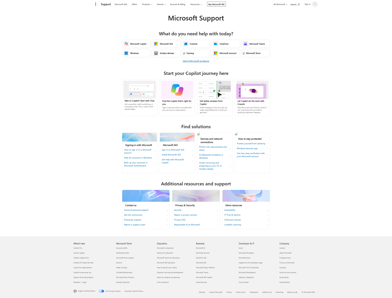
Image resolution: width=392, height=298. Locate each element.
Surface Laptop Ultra (81, 258)
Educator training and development (170, 272)
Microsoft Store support (125, 258)
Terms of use (240, 292)
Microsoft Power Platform (205, 267)
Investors (282, 267)
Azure (241, 248)
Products (146, 4)
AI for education (163, 282)
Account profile (121, 248)
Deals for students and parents (168, 277)
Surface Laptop (79, 253)
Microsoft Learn (244, 258)
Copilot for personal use (82, 272)
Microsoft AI (200, 248)
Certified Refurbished (124, 272)
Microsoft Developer (246, 253)
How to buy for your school (167, 267)
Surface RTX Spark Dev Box (83, 262)
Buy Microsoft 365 (216, 4)
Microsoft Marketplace (247, 272)
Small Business (201, 282)
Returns (119, 262)
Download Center (122, 253)
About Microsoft (285, 253)
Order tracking (121, 267)
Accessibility (284, 277)
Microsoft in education (165, 248)
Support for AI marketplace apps (251, 262)
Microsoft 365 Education (166, 262)
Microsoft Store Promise (125, 277)
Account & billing (177, 4)
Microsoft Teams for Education (168, 258)
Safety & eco (267, 292)
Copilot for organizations (83, 267)
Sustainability (284, 282)
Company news (285, 258)
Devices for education (165, 253)
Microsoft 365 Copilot (204, 277)
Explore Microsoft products (83, 277)
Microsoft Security (202, 253)
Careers (282, 248)
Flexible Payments (123, 282)
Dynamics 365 (201, 258)
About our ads (292, 292)
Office (134, 4)
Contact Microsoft (215, 292)
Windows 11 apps (80, 282)
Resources (195, 4)
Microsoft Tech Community (249, 267)
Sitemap (202, 292)
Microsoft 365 (121, 4)
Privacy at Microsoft (286, 262)
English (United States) (86, 291)
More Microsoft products (196, 61)
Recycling (279, 292)
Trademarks (253, 292)
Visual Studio (244, 282)
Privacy (229, 292)
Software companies (246, 277)
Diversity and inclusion (287, 272)
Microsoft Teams (202, 272)
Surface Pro (78, 248)
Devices (160, 4)
